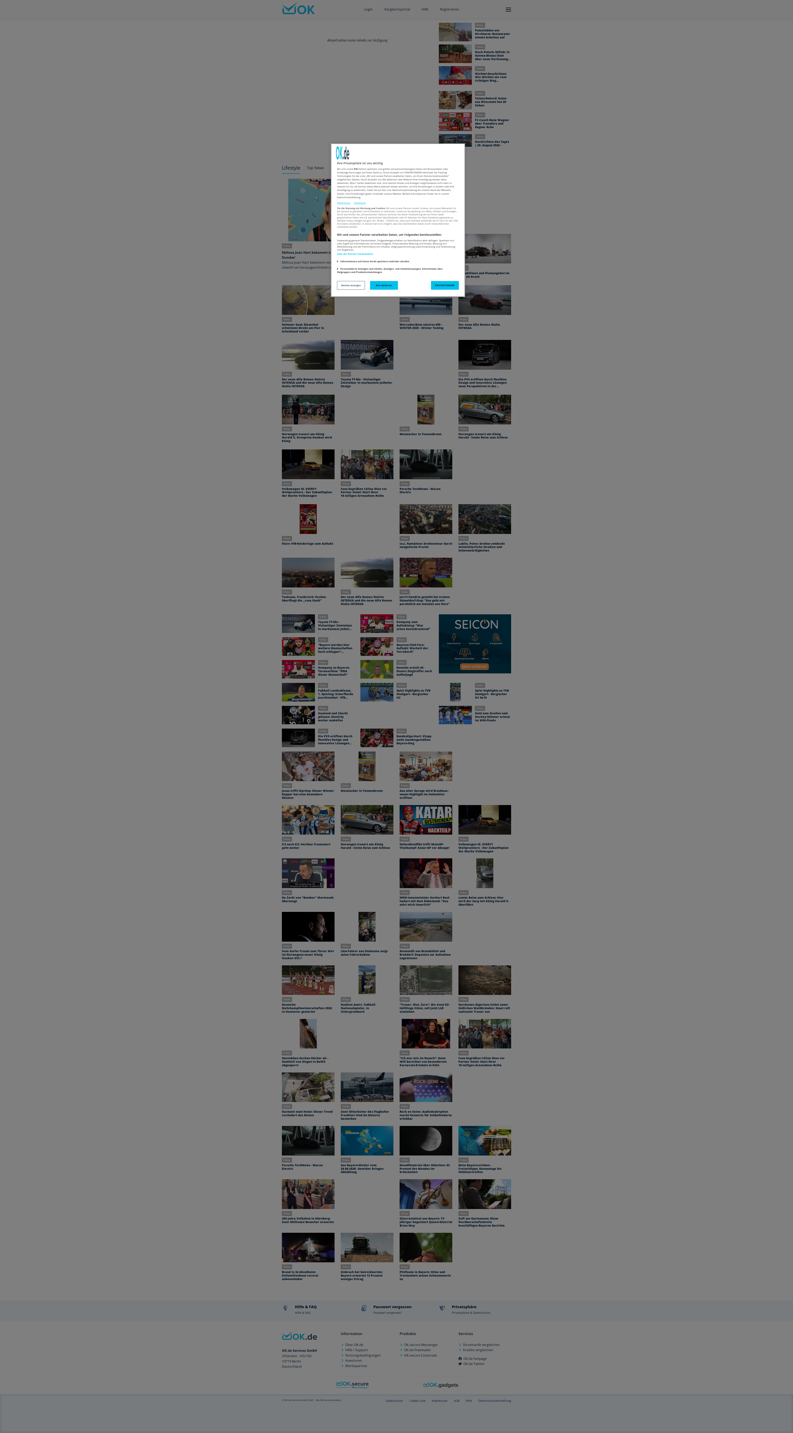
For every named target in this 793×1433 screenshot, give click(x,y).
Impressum (360, 202)
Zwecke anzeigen (351, 285)
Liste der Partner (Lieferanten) (355, 253)
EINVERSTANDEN (445, 285)
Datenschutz (343, 202)
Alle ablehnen (384, 285)
